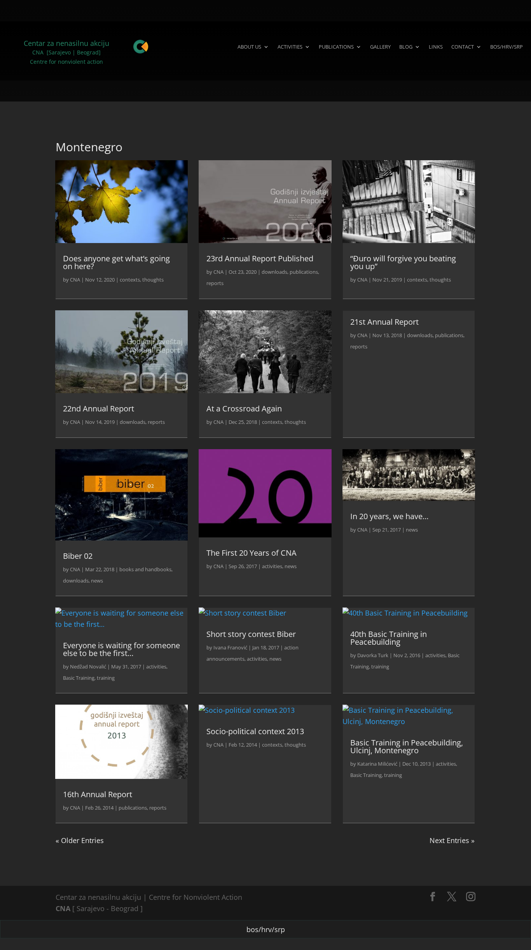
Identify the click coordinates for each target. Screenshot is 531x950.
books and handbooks (145, 569)
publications (336, 46)
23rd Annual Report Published (259, 258)
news (97, 580)
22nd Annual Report (98, 408)
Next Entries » (452, 840)
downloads (274, 271)
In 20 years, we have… (389, 516)
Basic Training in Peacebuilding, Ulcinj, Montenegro (406, 746)
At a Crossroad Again (244, 408)
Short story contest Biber (251, 634)
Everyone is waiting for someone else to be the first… (121, 649)
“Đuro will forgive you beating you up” (403, 262)
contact (462, 46)
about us (249, 46)
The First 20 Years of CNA (251, 553)
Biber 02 (78, 556)
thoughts (153, 279)
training (106, 677)
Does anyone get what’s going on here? (116, 262)
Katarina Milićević (377, 763)
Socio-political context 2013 (255, 731)
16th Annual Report (97, 794)
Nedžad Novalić (88, 666)
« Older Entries (80, 840)
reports (215, 283)
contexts (130, 279)
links (436, 46)
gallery (380, 46)
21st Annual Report (384, 322)
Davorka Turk (372, 655)
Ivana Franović (230, 647)
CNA (75, 279)
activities (290, 46)
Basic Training (78, 677)
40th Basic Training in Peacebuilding (388, 638)
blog (405, 46)
